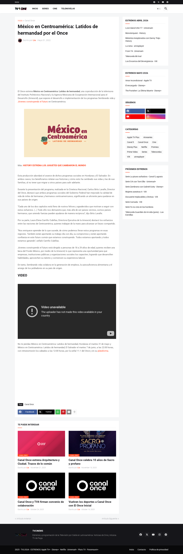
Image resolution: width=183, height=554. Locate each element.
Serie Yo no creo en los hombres (139, 207)
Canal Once (30, 21)
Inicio (17, 2)
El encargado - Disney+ (135, 85)
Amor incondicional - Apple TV (138, 80)
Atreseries (147, 137)
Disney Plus (132, 147)
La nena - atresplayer (134, 46)
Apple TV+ (45, 549)
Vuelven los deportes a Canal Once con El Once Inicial (90, 503)
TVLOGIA (25, 549)
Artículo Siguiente (109, 518)
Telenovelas (68, 8)
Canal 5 (130, 142)
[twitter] (158, 2)
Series (45, 8)
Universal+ (72, 549)
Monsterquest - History (135, 33)
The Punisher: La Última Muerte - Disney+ (143, 91)
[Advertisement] (67, 66)
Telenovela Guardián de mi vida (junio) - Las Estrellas (144, 213)
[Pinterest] (63, 412)
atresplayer (139, 157)
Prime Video (132, 152)
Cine (55, 8)
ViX (128, 157)
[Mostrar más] (74, 412)
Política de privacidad (158, 549)
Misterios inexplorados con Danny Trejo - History (143, 39)
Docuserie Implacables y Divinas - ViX (141, 197)
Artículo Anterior (24, 518)
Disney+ (55, 549)
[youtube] (163, 2)
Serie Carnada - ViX (133, 202)
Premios (155, 147)
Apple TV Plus (133, 137)
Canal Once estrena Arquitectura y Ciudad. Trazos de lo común (39, 461)
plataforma (103, 351)
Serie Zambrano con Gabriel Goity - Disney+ (144, 187)
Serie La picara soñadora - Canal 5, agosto (144, 176)
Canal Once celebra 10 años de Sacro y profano (91, 461)
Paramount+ (92, 549)
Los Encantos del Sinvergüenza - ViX (141, 61)
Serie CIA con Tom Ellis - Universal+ (140, 181)
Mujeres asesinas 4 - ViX (136, 192)
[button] (158, 8)
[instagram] (155, 116)
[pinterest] (167, 2)
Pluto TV (82, 549)
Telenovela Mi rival (133, 56)
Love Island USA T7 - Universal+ (139, 28)
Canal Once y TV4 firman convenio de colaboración (41, 503)
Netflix (144, 147)
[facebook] (154, 2)
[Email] (68, 412)
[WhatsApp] (57, 412)
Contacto (142, 549)
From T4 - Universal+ (134, 51)
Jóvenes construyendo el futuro (33, 101)
